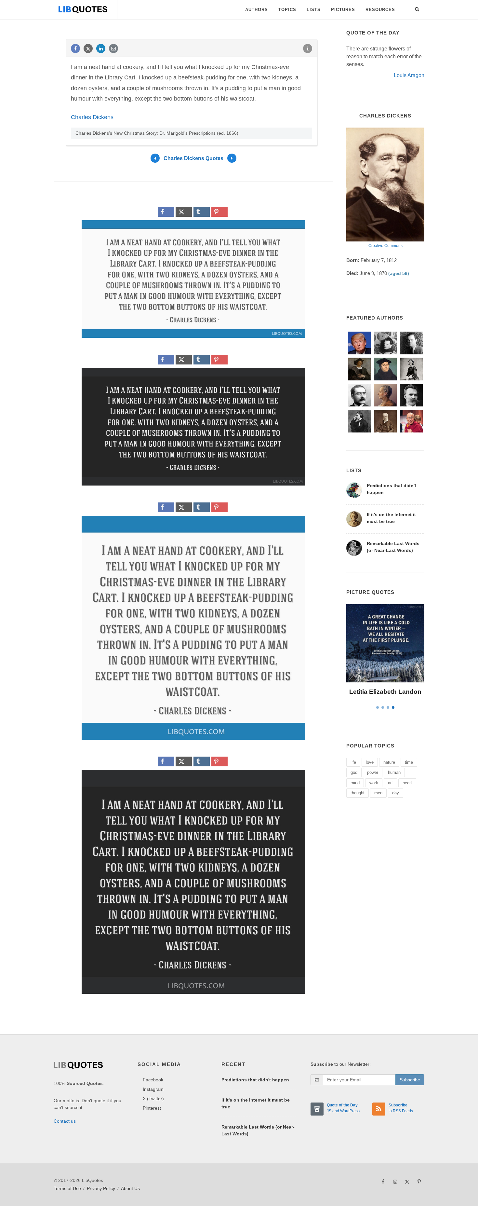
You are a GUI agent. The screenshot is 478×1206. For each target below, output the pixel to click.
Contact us (65, 1121)
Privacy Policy (101, 1188)
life (353, 762)
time (409, 762)
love (370, 762)
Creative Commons (385, 245)
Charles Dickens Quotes (193, 158)
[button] (417, 8)
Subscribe (410, 1079)
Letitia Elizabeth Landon (385, 691)
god (354, 772)
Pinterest (152, 1108)
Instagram (153, 1089)
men (378, 792)
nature (389, 762)
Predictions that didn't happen (255, 1079)
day (395, 792)
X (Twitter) (153, 1098)
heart (407, 782)
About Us (130, 1188)
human (394, 772)
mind (355, 782)
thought (358, 792)
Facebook (153, 1079)
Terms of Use (67, 1188)
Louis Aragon (409, 75)
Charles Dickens (92, 117)
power (372, 772)
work (373, 782)
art (390, 782)
